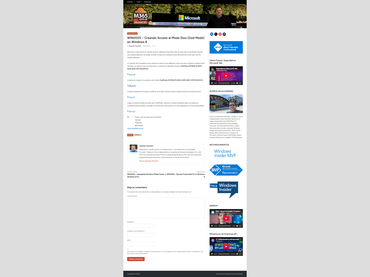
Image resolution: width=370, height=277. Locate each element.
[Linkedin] (212, 34)
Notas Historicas (132, 33)
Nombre (131, 222)
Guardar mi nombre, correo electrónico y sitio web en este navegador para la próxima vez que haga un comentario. (165, 253)
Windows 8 (137, 135)
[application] (226, 75)
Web (128, 240)
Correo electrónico (136, 231)
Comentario (132, 196)
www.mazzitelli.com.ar (135, 128)
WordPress (228, 274)
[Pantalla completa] (240, 83)
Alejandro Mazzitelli (135, 46)
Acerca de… (147, 2)
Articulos (130, 2)
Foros (138, 2)
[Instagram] (220, 34)
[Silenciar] (237, 83)
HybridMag (239, 274)
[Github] (224, 34)
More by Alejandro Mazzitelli (148, 161)
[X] (216, 34)
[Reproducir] (212, 83)
